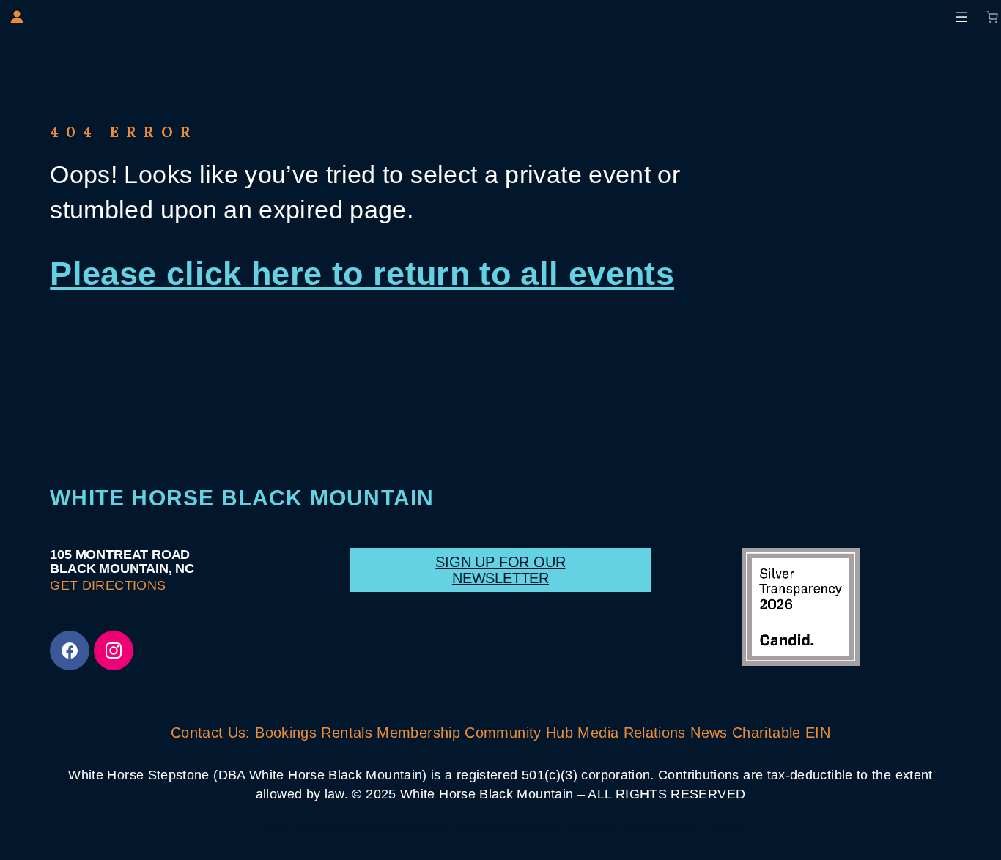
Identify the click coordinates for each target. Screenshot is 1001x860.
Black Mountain (462, 827)
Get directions (108, 585)
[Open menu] (961, 17)
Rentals (346, 732)
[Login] (16, 16)
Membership (418, 732)
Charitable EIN (781, 732)
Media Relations (631, 732)
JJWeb (722, 827)
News (708, 732)
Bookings (286, 732)
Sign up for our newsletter (500, 570)
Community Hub (519, 732)
